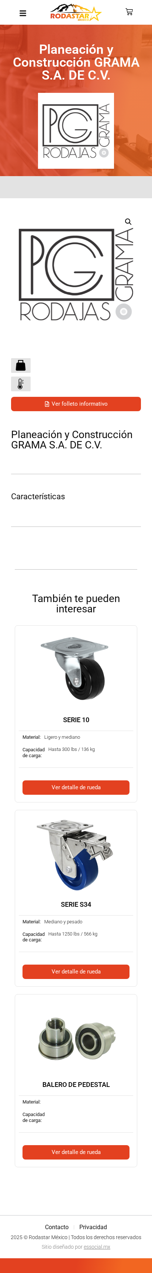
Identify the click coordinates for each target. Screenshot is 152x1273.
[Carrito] (129, 12)
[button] (128, 221)
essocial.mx (97, 1247)
